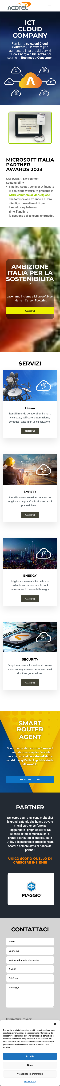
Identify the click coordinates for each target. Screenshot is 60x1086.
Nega (30, 1065)
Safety (30, 492)
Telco (30, 408)
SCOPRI (30, 311)
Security (30, 659)
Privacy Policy (30, 1081)
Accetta (30, 1056)
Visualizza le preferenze (30, 1073)
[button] (55, 1024)
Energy (30, 576)
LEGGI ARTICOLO (30, 779)
